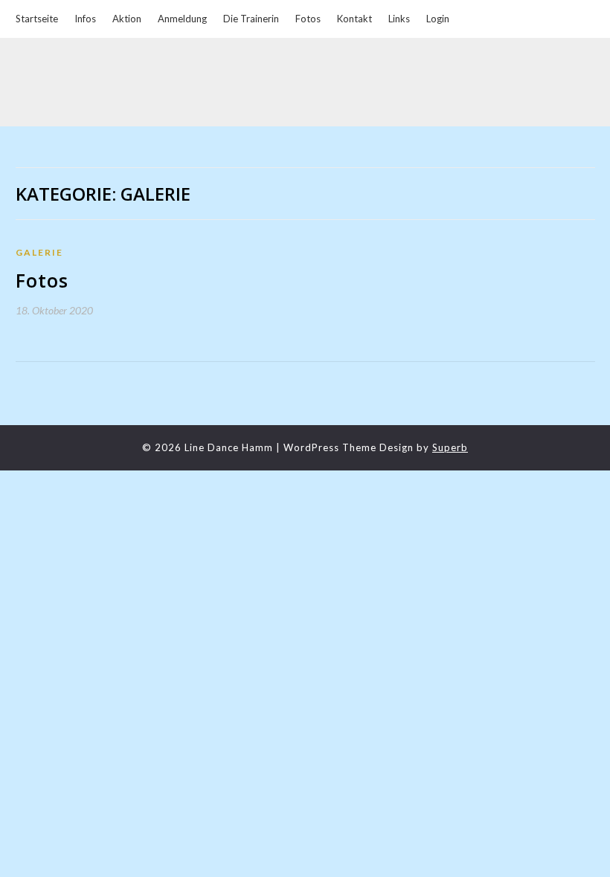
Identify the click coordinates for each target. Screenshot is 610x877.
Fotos (308, 19)
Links (399, 19)
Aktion (126, 19)
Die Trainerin (251, 19)
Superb (450, 447)
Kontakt (354, 19)
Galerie (39, 252)
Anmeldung (182, 19)
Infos (85, 19)
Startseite (37, 19)
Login (437, 19)
